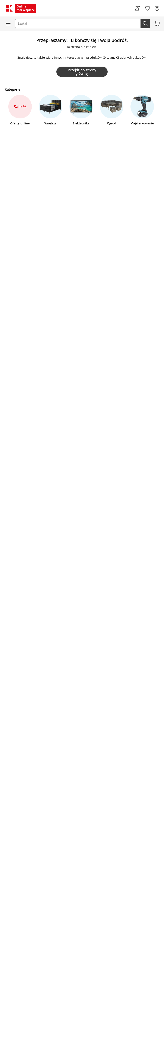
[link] (137, 8)
